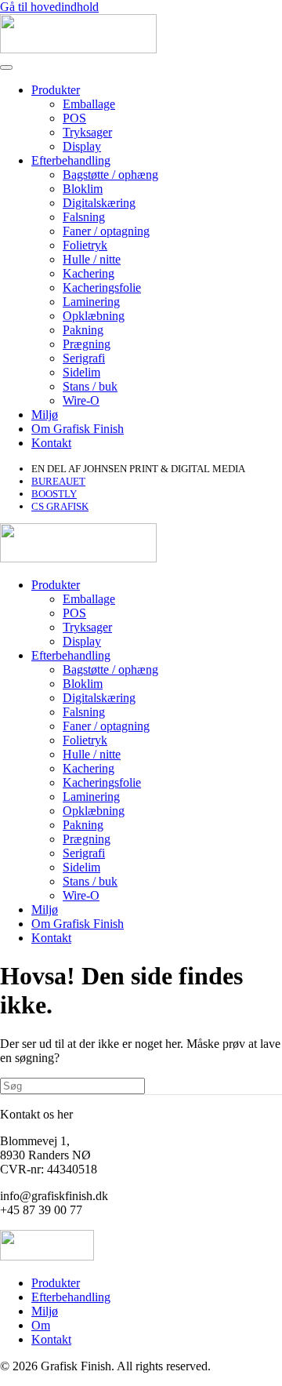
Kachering (88, 273)
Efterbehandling (70, 160)
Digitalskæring (99, 202)
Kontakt (51, 442)
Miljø (44, 414)
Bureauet (58, 481)
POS (74, 118)
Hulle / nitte (92, 259)
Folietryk (85, 245)
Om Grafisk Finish (77, 428)
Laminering (91, 301)
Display (82, 146)
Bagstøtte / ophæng (110, 174)
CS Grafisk (60, 506)
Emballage (89, 104)
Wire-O (81, 400)
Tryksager (87, 132)
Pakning (83, 329)
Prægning (86, 344)
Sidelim (81, 372)
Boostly (54, 494)
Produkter (55, 89)
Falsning (84, 217)
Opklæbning (94, 315)
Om (40, 1325)
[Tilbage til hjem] (78, 49)
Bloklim (83, 188)
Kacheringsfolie (102, 287)
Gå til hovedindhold (49, 6)
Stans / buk (90, 386)
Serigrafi (84, 358)
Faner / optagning (106, 231)
